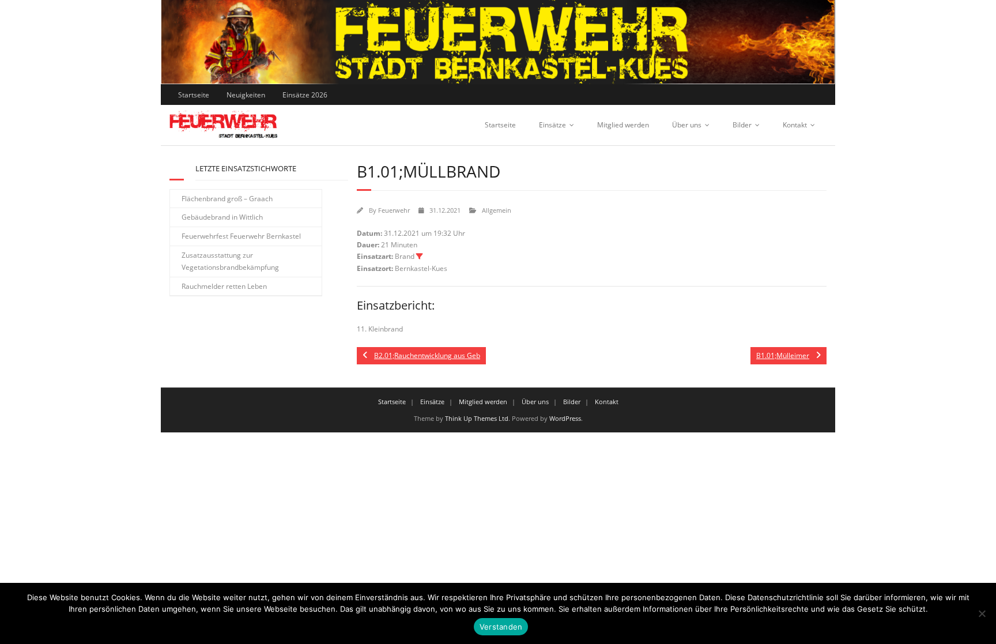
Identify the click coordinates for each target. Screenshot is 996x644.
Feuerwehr (394, 210)
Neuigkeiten (246, 95)
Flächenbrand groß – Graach (227, 199)
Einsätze (552, 125)
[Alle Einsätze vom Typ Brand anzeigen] (419, 256)
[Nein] (981, 613)
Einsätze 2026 (304, 95)
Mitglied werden (623, 125)
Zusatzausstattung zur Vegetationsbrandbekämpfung (230, 261)
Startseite (193, 95)
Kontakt (795, 125)
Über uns (686, 125)
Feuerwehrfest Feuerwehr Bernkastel (241, 236)
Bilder (742, 125)
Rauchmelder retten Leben (224, 286)
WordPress (565, 418)
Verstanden (501, 626)
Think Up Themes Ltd (476, 418)
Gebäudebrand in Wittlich (222, 217)
